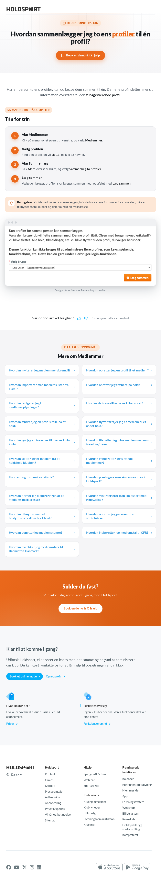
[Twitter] (24, 867)
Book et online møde (23, 676)
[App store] (109, 867)
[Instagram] (32, 867)
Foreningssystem (133, 802)
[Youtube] (16, 867)
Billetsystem (130, 813)
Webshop (128, 807)
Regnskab (128, 819)
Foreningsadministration (99, 819)
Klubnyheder (92, 807)
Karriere (50, 785)
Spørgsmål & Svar (95, 774)
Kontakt (50, 774)
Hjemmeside (130, 790)
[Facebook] (8, 867)
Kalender (128, 779)
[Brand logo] (23, 9)
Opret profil (54, 676)
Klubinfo (89, 824)
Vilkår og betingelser (58, 814)
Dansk (15, 774)
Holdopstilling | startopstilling (132, 827)
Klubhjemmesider (95, 801)
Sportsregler (91, 785)
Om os (49, 780)
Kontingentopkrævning (137, 784)
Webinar (89, 780)
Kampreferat (130, 835)
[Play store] (137, 867)
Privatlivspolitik (55, 808)
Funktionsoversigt (96, 723)
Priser (10, 723)
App (124, 796)
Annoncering (53, 803)
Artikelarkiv (52, 797)
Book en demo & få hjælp (83, 55)
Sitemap (50, 820)
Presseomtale (53, 791)
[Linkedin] (39, 867)
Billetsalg (90, 813)
